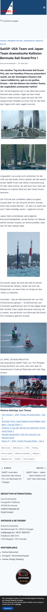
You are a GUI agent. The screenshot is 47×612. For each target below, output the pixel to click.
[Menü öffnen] (44, 7)
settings (18, 604)
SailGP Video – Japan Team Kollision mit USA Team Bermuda (35, 473)
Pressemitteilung (15, 41)
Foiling (3, 41)
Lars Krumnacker (9, 63)
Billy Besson (18, 448)
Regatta (39, 41)
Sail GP (3, 44)
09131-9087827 (23, 532)
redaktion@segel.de (10, 509)
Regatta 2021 (6, 459)
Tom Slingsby (29, 459)
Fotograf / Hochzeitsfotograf (15, 556)
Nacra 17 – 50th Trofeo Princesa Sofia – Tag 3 (23, 441)
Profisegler (29, 41)
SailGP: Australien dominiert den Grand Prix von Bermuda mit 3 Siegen (11, 475)
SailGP (18, 459)
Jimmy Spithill (6, 453)
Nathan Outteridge (22, 453)
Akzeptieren (7, 608)
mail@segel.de (7, 532)
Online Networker (10, 552)
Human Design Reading (13, 559)
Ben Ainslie (5, 448)
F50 (27, 448)
